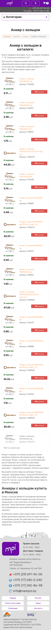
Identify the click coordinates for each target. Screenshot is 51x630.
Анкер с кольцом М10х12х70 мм (26, 127)
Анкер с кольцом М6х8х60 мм (31, 246)
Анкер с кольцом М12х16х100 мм (26, 437)
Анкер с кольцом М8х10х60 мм (31, 342)
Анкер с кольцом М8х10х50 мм (31, 318)
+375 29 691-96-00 (40, 8)
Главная (7, 36)
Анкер (25, 36)
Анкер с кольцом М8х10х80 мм (31, 389)
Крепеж (16, 36)
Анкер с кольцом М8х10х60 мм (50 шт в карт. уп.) (31, 366)
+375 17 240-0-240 (41, 11)
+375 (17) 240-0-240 (27, 580)
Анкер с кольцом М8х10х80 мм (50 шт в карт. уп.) (31, 413)
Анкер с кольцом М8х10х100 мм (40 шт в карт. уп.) (29, 294)
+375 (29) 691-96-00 (27, 574)
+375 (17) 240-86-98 (27, 585)
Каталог (38, 598)
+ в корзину (39, 92)
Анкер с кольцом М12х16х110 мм (26, 175)
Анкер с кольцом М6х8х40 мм (30, 199)
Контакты (38, 608)
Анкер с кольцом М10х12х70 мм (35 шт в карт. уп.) (31, 151)
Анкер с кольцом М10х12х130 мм (26, 103)
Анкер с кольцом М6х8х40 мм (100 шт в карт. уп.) (30, 223)
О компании (12, 608)
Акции (38, 603)
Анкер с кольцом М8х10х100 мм (26, 270)
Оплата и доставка (12, 603)
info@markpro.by (24, 591)
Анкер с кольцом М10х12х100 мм (26, 80)
